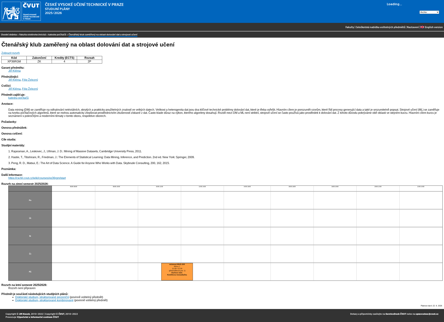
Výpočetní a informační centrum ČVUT (38, 317)
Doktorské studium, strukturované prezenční (42, 297)
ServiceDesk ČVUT (396, 313)
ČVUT (61, 313)
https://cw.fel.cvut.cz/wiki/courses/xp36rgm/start (37, 178)
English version (434, 27)
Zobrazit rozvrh (10, 52)
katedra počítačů (57, 34)
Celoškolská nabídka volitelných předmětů (380, 27)
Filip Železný (30, 79)
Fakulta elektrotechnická (32, 34)
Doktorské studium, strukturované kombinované (44, 300)
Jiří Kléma (14, 70)
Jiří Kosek (24, 313)
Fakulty (349, 27)
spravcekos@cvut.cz (427, 313)
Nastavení (413, 27)
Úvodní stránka (9, 34)
